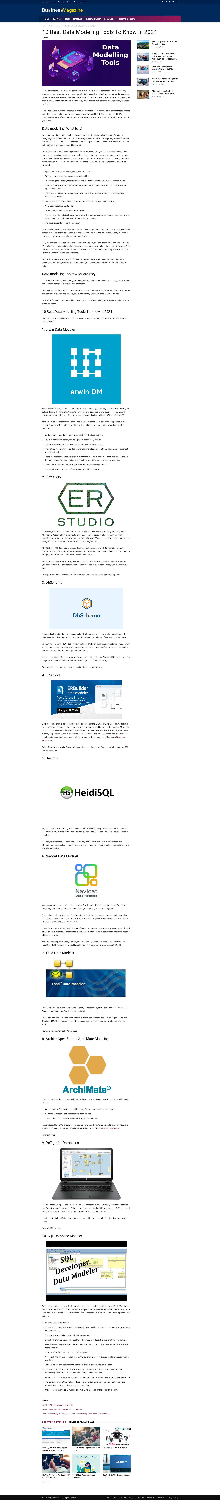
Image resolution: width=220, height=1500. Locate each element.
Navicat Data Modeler (62, 856)
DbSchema (54, 583)
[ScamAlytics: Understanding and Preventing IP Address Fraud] (56, 1436)
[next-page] (47, 1482)
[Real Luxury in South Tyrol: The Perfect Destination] (143, 44)
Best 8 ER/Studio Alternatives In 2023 (57, 1405)
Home (44, 26)
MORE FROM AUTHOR (82, 1422)
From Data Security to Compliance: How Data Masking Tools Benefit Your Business (76, 1414)
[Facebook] (162, 1)
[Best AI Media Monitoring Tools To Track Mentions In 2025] (143, 82)
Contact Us (150, 1498)
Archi (50, 1039)
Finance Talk (117, 1498)
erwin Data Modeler (60, 329)
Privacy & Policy (172, 1498)
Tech (50, 26)
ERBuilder (53, 675)
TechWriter (140, 1498)
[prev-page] (43, 1482)
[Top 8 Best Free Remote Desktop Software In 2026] (143, 69)
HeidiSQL (52, 758)
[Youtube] (176, 1)
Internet (57, 26)
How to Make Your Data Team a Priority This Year (62, 1409)
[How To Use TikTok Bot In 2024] (117, 1436)
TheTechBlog (128, 1498)
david (46, 37)
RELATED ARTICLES (54, 1422)
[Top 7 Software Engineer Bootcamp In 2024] (86, 1436)
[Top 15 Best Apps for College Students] (86, 1463)
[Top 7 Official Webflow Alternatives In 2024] (117, 1463)
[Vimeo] (172, 1)
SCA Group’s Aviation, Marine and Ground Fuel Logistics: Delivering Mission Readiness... (164, 56)
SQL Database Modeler (65, 1236)
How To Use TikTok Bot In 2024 (115, 1448)
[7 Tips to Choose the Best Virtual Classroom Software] (143, 94)
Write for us (160, 1498)
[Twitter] (169, 1)
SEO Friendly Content (109, 1128)
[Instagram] (165, 1)
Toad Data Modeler (59, 953)
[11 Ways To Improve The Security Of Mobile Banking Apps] (56, 1463)
